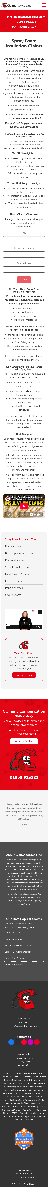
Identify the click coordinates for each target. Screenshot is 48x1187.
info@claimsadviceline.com (26, 17)
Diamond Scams (14, 560)
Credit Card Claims (14, 958)
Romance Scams (14, 546)
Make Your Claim (24, 653)
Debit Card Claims (13, 964)
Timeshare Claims (13, 932)
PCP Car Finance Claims (24, 1177)
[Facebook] (11, 1042)
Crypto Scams (13, 594)
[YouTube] (24, 1042)
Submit (24, 279)
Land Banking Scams (17, 574)
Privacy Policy (24, 1061)
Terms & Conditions (24, 1058)
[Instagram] (30, 1042)
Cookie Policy (24, 1065)
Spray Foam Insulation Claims (22, 539)
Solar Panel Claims (24, 1174)
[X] (17, 1042)
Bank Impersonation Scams (20, 553)
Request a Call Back (24, 741)
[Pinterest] (37, 1042)
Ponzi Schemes (14, 587)
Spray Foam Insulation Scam (21, 567)
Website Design (18, 1184)
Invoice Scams (13, 581)
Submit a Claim (24, 674)
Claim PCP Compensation (17, 951)
